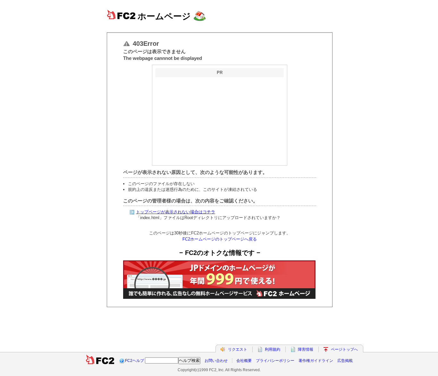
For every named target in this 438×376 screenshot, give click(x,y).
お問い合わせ (216, 360)
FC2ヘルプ (134, 360)
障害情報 (305, 349)
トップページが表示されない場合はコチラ (175, 211)
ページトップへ (344, 349)
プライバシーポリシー (275, 360)
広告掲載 (345, 360)
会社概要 (244, 360)
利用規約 (272, 349)
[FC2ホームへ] (100, 360)
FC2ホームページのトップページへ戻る (219, 239)
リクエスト (237, 349)
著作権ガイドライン (316, 360)
